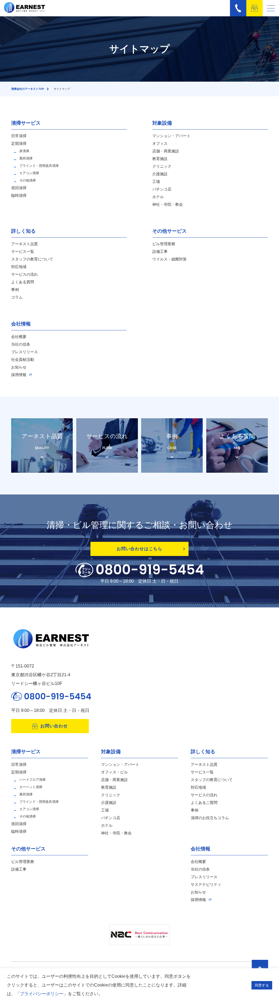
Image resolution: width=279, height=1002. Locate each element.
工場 (156, 181)
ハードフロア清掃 (32, 780)
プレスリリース (24, 352)
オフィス (160, 143)
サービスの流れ (24, 274)
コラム (17, 297)
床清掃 (24, 151)
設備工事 (160, 251)
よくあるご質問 (204, 802)
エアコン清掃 (29, 173)
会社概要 (18, 336)
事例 (15, 289)
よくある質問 (22, 282)
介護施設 (160, 174)
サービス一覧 (22, 251)
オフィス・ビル (114, 772)
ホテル (158, 197)
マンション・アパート (171, 136)
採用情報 (18, 375)
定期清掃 (18, 143)
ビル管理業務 (163, 244)
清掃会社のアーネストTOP (27, 88)
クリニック (161, 166)
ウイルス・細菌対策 (169, 259)
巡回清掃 (18, 188)
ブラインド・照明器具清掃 (39, 166)
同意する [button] (262, 985)
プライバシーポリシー (41, 993)
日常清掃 (18, 136)
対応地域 (18, 267)
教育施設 (160, 158)
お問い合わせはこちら (139, 548)
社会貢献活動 (22, 359)
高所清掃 (25, 158)
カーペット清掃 (30, 787)
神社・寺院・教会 (167, 204)
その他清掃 (27, 180)
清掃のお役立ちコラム (210, 818)
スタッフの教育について (32, 259)
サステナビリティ (206, 884)
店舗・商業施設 (165, 151)
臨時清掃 (18, 195)
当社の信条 (20, 344)
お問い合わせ (54, 726)
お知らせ (18, 367)
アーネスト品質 (24, 244)
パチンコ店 (161, 189)
